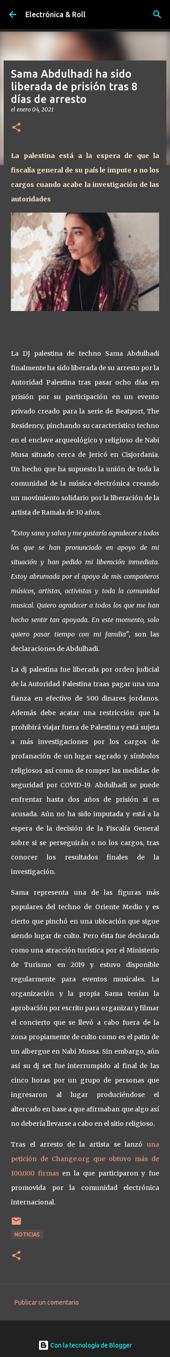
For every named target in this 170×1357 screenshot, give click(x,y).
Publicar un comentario (47, 1302)
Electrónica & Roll (55, 14)
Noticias (27, 1234)
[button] (16, 128)
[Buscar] (157, 14)
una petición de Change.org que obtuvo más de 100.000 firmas (85, 1158)
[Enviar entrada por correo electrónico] (16, 1224)
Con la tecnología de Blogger (90, 1345)
